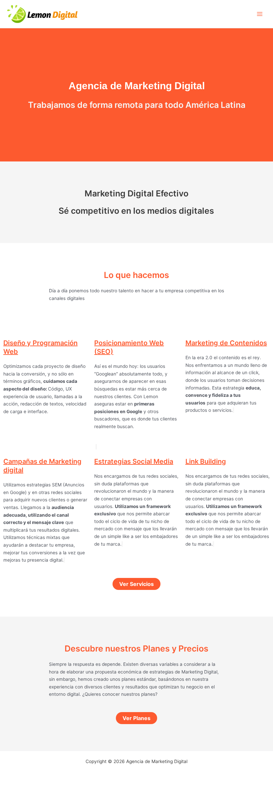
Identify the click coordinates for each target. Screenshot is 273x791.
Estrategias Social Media (133, 461)
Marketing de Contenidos (226, 343)
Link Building (205, 461)
